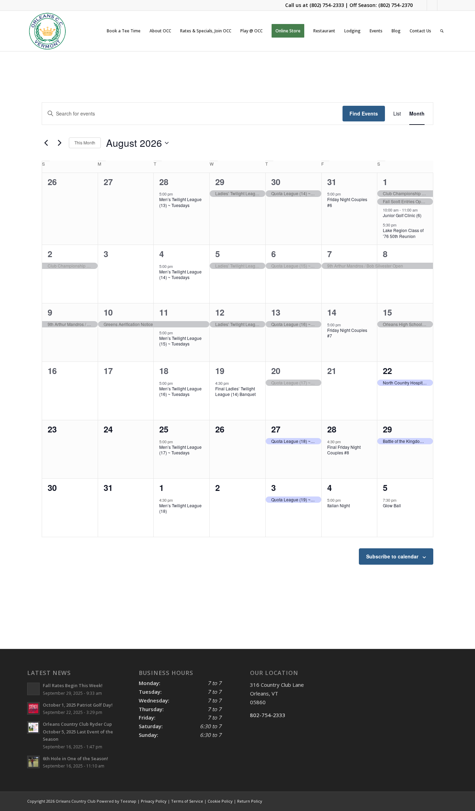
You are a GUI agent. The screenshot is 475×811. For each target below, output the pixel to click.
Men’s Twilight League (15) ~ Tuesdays (180, 341)
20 (275, 370)
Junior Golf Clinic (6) (402, 215)
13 (275, 312)
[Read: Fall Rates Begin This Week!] (33, 689)
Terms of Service (187, 801)
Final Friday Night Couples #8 (344, 450)
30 (275, 182)
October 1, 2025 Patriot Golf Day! (78, 705)
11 (163, 312)
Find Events (363, 113)
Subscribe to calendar (392, 556)
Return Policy (249, 801)
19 (219, 370)
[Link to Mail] (432, 5)
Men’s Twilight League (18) (180, 508)
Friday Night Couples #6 (347, 202)
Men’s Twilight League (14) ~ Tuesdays (180, 274)
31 (331, 182)
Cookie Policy (220, 801)
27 (275, 429)
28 (163, 182)
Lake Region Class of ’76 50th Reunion (403, 233)
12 (219, 312)
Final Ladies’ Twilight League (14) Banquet (235, 391)
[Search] (442, 31)
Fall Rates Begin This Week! (73, 685)
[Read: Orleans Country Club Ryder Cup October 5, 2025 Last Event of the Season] (33, 727)
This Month (84, 142)
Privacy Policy (154, 801)
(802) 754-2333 (326, 5)
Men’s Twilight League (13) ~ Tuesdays (180, 202)
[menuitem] (123, 31)
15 (387, 312)
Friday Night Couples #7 (347, 333)
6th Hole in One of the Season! (75, 758)
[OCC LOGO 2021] (47, 31)
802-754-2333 (267, 714)
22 (387, 370)
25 (163, 429)
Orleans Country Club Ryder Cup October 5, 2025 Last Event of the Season (78, 731)
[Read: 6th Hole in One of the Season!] (33, 762)
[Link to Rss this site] (442, 5)
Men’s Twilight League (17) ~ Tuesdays (180, 450)
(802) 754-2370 (395, 5)
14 (331, 312)
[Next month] (59, 143)
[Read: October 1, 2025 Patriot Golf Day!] (33, 708)
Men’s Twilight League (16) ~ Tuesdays (180, 391)
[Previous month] (46, 143)
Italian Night (338, 505)
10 (108, 312)
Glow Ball (392, 505)
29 (219, 182)
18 (163, 370)
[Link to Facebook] (422, 5)
